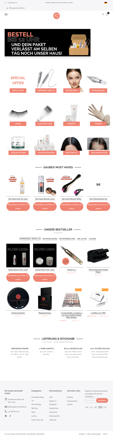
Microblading (36, 404)
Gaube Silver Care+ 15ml (44, 270)
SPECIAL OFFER (18, 90)
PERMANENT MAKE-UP (30, 239)
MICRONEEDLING (98, 90)
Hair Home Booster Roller (71, 199)
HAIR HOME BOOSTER (99, 153)
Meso (33, 412)
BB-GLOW (82, 239)
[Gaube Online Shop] (56, 15)
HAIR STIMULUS (71, 153)
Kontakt (81, 434)
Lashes (34, 416)
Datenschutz (53, 408)
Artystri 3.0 (71, 270)
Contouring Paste (18, 313)
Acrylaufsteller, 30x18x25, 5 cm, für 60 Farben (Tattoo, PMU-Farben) (71, 315)
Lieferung (52, 420)
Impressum (53, 412)
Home (105, 434)
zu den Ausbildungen (93, 434)
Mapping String (45, 313)
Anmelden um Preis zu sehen (18, 206)
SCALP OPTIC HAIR (45, 124)
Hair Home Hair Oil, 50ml (18, 199)
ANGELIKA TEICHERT (18, 153)
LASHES (18, 124)
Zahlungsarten (54, 416)
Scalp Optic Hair (37, 420)
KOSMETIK (71, 124)
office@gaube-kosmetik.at (17, 8)
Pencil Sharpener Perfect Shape (98, 271)
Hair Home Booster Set (98, 199)
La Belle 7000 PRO (98, 313)
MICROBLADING (71, 90)
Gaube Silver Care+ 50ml (18, 270)
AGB (50, 397)
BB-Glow (34, 408)
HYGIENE (98, 124)
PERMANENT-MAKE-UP (46, 90)
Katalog (70, 397)
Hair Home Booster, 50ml (45, 199)
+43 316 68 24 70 (12, 2)
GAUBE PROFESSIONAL (46, 153)
